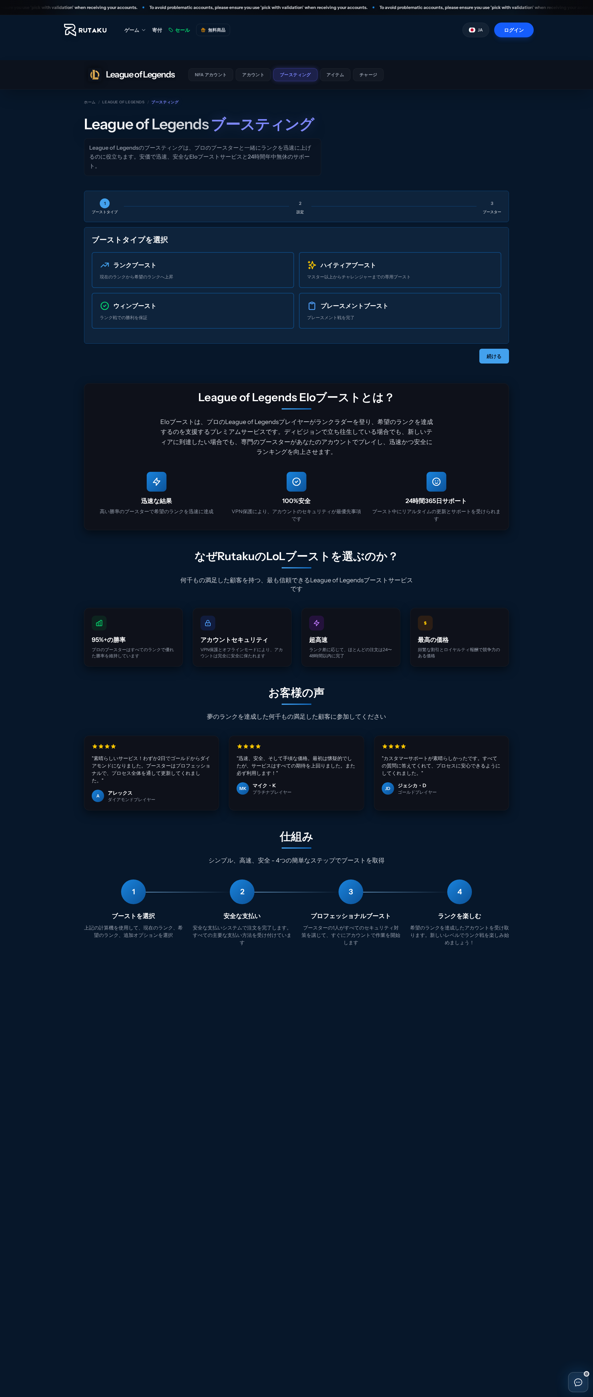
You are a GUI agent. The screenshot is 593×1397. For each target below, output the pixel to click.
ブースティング (295, 74)
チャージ (368, 74)
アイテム (335, 74)
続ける (494, 356)
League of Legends (123, 102)
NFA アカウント (211, 74)
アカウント (253, 74)
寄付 (157, 30)
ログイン (514, 30)
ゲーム (131, 30)
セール (182, 30)
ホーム (90, 102)
